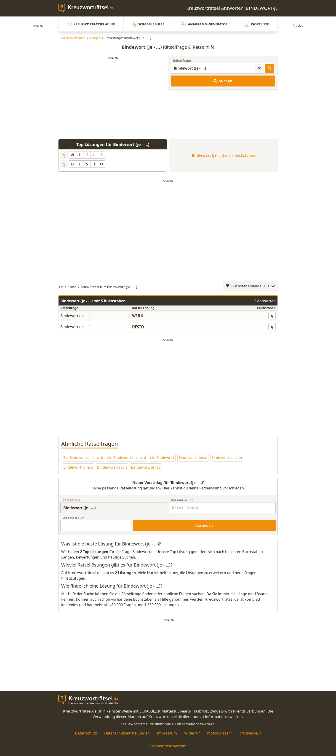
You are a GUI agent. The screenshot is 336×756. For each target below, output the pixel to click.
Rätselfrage (182, 60)
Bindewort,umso (193, 457)
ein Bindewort (162, 457)
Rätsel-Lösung (182, 500)
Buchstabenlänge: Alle (250, 286)
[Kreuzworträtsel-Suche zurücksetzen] (259, 68)
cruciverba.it (250, 733)
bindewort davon (112, 467)
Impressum (167, 733)
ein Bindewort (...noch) (126, 457)
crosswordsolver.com (168, 745)
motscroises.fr (219, 733)
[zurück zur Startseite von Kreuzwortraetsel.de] (88, 8)
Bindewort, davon (226, 457)
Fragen (95, 38)
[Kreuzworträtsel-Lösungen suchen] (269, 68)
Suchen (225, 81)
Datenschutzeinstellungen (127, 733)
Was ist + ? (73, 518)
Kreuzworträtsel (74, 38)
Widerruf (192, 733)
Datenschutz (86, 733)
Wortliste (260, 24)
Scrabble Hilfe (151, 24)
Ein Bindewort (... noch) (83, 457)
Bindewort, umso (146, 467)
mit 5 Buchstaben (223, 155)
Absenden (204, 525)
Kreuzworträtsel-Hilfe (94, 24)
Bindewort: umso (78, 467)
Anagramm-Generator (208, 24)
